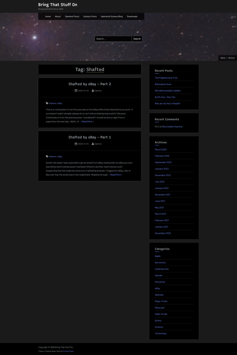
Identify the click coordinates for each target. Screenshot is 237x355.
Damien (98, 90)
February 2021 (162, 220)
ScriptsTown (68, 351)
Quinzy (158, 320)
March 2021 (160, 213)
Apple (157, 256)
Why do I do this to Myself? (167, 103)
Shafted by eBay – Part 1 (89, 137)
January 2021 (161, 226)
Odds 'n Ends (161, 314)
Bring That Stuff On (57, 4)
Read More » (88, 122)
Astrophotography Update (167, 90)
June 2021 (160, 201)
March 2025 (161, 149)
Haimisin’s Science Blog (112, 16)
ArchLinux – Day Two (165, 97)
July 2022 (160, 181)
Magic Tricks (161, 301)
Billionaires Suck (163, 84)
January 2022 (162, 188)
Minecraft (159, 307)
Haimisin (159, 294)
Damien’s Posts (72, 16)
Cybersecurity (162, 268)
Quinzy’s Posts (90, 16)
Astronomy (160, 262)
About (58, 16)
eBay (59, 103)
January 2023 (162, 168)
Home (48, 16)
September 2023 (163, 162)
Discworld (160, 281)
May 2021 (159, 207)
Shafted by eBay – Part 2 (89, 84)
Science (159, 326)
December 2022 (163, 175)
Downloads (132, 16)
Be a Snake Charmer (172, 126)
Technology (160, 333)
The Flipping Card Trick (166, 77)
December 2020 (163, 233)
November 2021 (162, 194)
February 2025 (162, 155)
